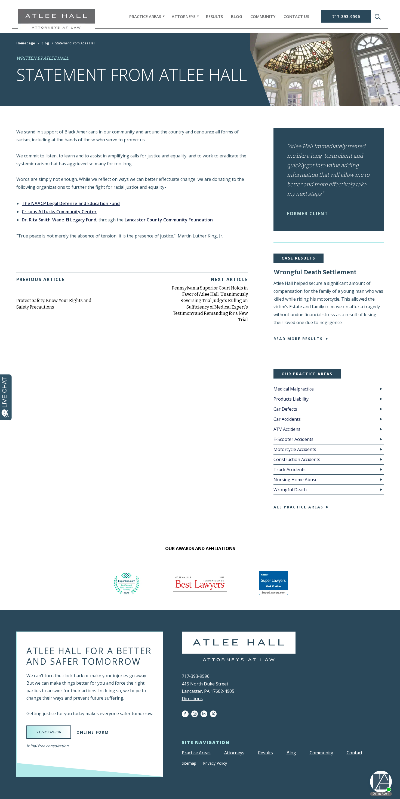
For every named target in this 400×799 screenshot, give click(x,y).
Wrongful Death (290, 490)
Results (214, 16)
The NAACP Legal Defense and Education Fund (71, 203)
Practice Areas (145, 16)
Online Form (92, 732)
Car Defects (285, 409)
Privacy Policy (215, 763)
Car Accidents (287, 419)
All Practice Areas (298, 507)
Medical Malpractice (293, 389)
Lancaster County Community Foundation (169, 220)
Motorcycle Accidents (294, 449)
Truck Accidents (289, 469)
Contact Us (296, 16)
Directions (192, 699)
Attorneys (183, 16)
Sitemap (189, 763)
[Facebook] (186, 714)
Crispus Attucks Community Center (59, 212)
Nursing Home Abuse (295, 480)
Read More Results (298, 338)
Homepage (25, 43)
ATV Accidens (286, 429)
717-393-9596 (346, 16)
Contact (354, 753)
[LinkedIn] (205, 714)
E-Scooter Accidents (293, 439)
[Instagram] (196, 714)
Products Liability (291, 399)
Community (262, 16)
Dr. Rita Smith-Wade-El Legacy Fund (59, 220)
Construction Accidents (296, 459)
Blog (236, 16)
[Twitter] (214, 714)
